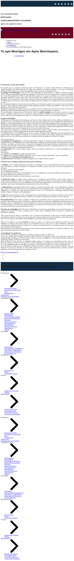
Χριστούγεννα (8, 347)
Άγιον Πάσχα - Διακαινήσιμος (12, 350)
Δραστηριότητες (9, 370)
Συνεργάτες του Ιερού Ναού (12, 290)
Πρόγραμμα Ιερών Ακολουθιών (10, 296)
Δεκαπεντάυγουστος (10, 353)
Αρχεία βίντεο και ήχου (11, 412)
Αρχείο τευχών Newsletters (12, 414)
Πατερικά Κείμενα (9, 323)
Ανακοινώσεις (5, 295)
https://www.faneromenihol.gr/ (9, 252)
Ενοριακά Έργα (8, 293)
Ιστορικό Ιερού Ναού (10, 288)
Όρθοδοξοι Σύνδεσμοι (10, 409)
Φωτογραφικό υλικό (10, 411)
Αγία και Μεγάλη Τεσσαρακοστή (13, 348)
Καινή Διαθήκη (8, 315)
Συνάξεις (6, 392)
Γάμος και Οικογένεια (10, 326)
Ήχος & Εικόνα (5, 394)
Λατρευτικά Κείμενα (10, 321)
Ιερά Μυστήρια (8, 325)
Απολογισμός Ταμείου (10, 373)
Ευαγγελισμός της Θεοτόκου (12, 352)
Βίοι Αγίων (7, 320)
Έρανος (6, 372)
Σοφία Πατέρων (8, 328)
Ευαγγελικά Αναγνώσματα (12, 318)
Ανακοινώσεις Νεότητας (11, 391)
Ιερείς (6, 291)
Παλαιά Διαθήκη (9, 313)
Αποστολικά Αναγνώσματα (12, 317)
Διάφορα (6, 330)
